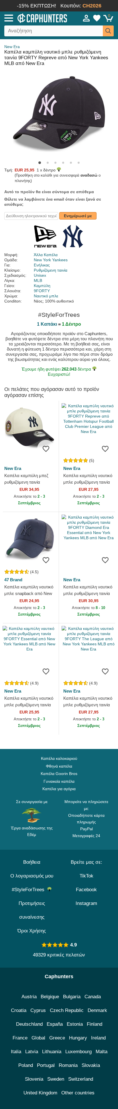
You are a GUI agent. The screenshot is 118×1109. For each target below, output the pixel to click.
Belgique (50, 996)
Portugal (46, 1065)
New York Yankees (51, 260)
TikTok (86, 876)
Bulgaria (71, 996)
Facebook (86, 889)
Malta (101, 1051)
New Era (12, 46)
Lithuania (51, 1051)
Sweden (55, 1079)
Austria (29, 996)
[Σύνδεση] (86, 18)
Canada (92, 996)
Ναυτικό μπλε (46, 296)
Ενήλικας (42, 265)
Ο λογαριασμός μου (31, 876)
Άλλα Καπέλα (46, 254)
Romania (68, 1065)
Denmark (97, 1010)
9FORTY (42, 290)
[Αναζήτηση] (108, 30)
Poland (25, 1065)
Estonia (75, 1024)
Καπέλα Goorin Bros (59, 773)
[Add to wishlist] (45, 448)
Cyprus (38, 1010)
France (20, 1038)
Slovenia (34, 1079)
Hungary (78, 1038)
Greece (57, 1038)
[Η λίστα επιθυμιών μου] (97, 18)
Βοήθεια (31, 862)
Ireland (98, 1038)
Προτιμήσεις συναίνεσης (32, 910)
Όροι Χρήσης (31, 931)
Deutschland (29, 1024)
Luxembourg (78, 1051)
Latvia (31, 1051)
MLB (38, 280)
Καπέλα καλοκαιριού (59, 758)
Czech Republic (67, 1010)
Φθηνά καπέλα (59, 766)
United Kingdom (40, 1093)
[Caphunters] (34, 17)
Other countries (78, 1093)
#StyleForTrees (29, 889)
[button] (39, 162)
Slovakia (91, 1065)
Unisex (40, 275)
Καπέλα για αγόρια (59, 788)
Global (38, 1038)
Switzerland (80, 1079)
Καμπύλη (42, 285)
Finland (94, 1024)
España (55, 1024)
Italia (16, 1051)
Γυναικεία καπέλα (59, 781)
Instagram (86, 903)
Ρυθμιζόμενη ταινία (50, 270)
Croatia (18, 1010)
